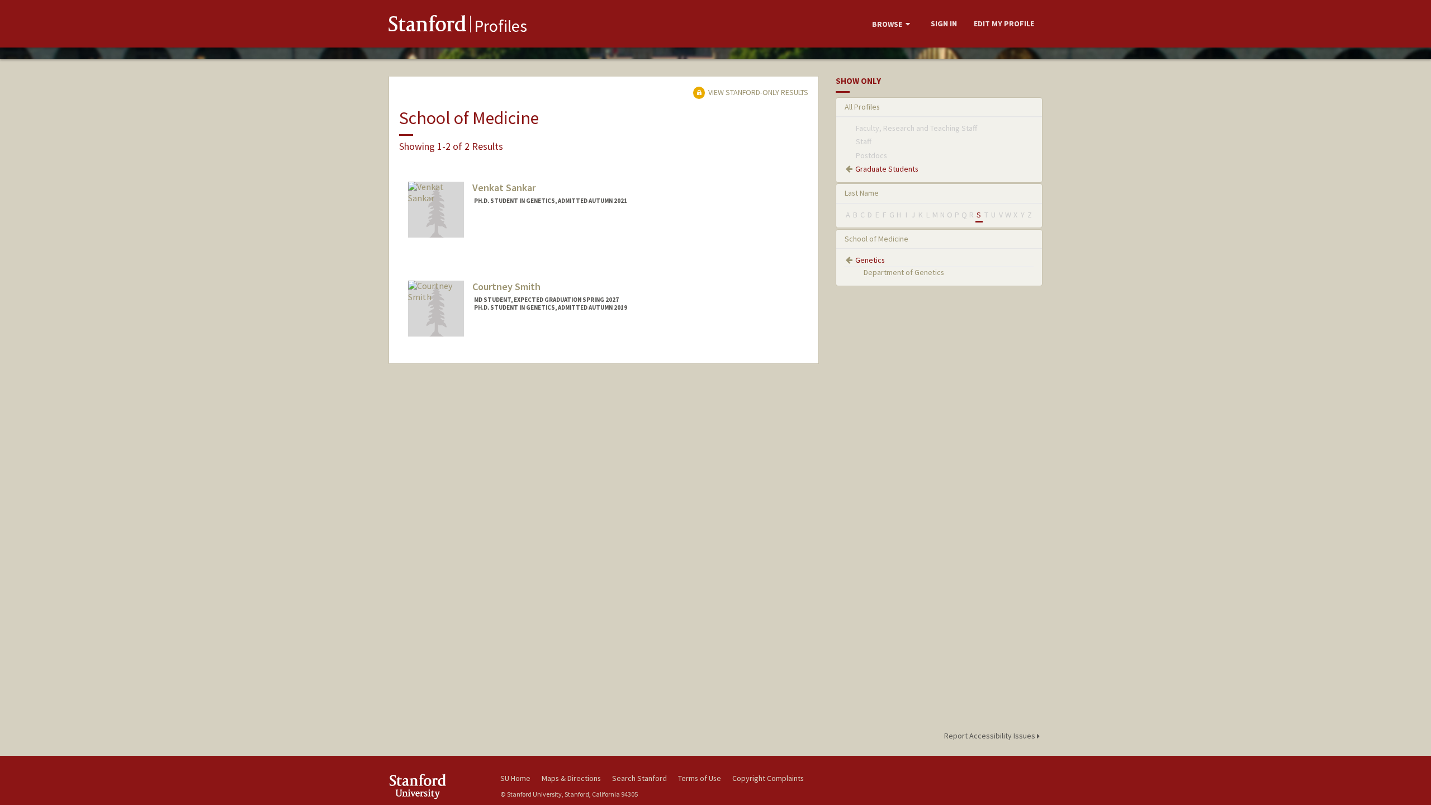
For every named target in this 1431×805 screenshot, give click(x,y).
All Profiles (862, 107)
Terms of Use (699, 778)
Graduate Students (886, 169)
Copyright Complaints (768, 778)
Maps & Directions (571, 778)
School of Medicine (876, 239)
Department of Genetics (904, 272)
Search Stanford (639, 778)
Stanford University (436, 786)
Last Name (862, 193)
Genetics (870, 260)
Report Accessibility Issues (990, 736)
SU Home (515, 778)
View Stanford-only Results (757, 92)
